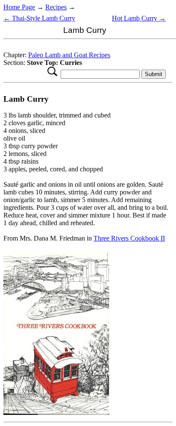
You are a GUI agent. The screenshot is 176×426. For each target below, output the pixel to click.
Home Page (19, 7)
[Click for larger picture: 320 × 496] (56, 412)
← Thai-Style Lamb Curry (39, 18)
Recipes (56, 7)
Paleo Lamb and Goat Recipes (69, 55)
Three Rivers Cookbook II (129, 238)
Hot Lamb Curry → (139, 18)
